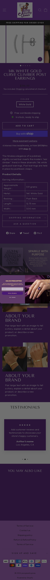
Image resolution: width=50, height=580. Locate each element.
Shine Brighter (12, 293)
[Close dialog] (48, 277)
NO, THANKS (12, 297)
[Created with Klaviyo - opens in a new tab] (25, 304)
